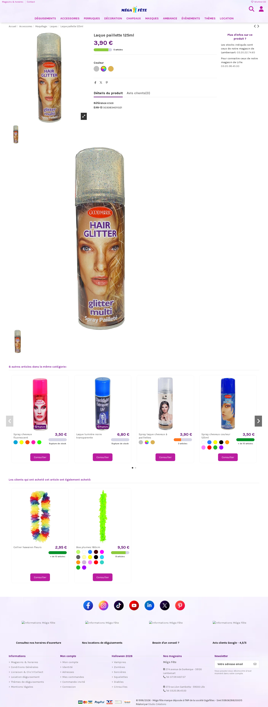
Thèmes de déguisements (27, 681)
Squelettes (121, 677)
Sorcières (120, 672)
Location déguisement (25, 677)
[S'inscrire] (255, 664)
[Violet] (221, 447)
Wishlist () (260, 2)
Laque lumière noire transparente (89, 436)
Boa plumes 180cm (88, 547)
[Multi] (147, 442)
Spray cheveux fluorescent (22, 436)
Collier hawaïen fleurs (27, 547)
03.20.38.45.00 (230, 66)
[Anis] (78, 552)
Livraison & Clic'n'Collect (27, 672)
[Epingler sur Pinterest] (108, 82)
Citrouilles (120, 686)
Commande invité (73, 681)
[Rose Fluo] (33, 442)
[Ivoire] (84, 557)
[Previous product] (255, 26)
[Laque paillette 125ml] (49, 238)
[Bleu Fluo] (15, 442)
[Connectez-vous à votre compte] (261, 9)
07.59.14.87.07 (178, 677)
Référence (100, 103)
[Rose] (203, 447)
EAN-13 (98, 107)
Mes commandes (73, 677)
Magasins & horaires (13, 2)
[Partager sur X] (102, 82)
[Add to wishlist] (64, 383)
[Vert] (215, 447)
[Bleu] (209, 442)
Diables (119, 681)
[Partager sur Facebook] (96, 82)
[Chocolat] (96, 552)
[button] (132, 468)
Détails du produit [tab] (108, 93)
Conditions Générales (24, 667)
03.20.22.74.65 (246, 52)
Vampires (120, 662)
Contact (31, 2)
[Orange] (227, 442)
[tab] (138, 94)
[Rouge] (209, 447)
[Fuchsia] (102, 552)
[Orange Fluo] (27, 442)
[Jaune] (215, 442)
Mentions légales (22, 686)
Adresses (68, 672)
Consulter (40, 457)
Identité (67, 667)
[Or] (153, 442)
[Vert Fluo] (39, 442)
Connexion (69, 686)
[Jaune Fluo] (22, 442)
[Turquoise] (102, 562)
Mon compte (70, 662)
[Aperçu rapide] (64, 389)
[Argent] (141, 442)
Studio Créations (157, 704)
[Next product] (258, 26)
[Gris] (78, 557)
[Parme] (84, 562)
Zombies (119, 667)
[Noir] (221, 442)
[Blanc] (203, 442)
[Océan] (102, 557)
